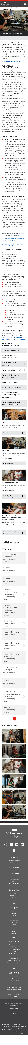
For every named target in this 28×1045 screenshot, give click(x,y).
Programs (8, 7)
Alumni (14, 978)
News (14, 992)
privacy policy (16, 1030)
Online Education (14, 958)
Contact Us (14, 922)
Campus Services (14, 920)
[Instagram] (6, 845)
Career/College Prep (14, 947)
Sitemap (14, 1013)
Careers (14, 982)
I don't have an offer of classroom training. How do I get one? (11, 394)
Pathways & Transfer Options (14, 960)
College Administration (14, 985)
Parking (14, 931)
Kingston (14, 911)
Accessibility (14, 976)
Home (2, 7)
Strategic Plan (14, 996)
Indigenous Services (14, 929)
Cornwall (14, 915)
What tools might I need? (11, 370)
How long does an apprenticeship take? (10, 357)
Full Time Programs (14, 953)
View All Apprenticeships (12, 61)
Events (14, 924)
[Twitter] (14, 851)
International (14, 956)
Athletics (14, 917)
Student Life (14, 933)
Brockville (14, 913)
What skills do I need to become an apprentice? (11, 376)
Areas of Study (16, 7)
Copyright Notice (14, 1016)
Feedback (14, 1010)
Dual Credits (14, 951)
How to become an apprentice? (9, 364)
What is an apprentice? (10, 350)
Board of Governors (14, 980)
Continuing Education (14, 949)
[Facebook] (11, 845)
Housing (14, 926)
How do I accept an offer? (11, 387)
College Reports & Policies (14, 987)
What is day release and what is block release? (11, 403)
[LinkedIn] (22, 845)
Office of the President (14, 994)
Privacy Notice (14, 1005)
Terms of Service (14, 1008)
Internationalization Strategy (14, 989)
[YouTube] (17, 845)
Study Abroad (14, 965)
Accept (23, 1033)
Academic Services (14, 944)
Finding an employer (10, 382)
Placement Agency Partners (14, 962)
